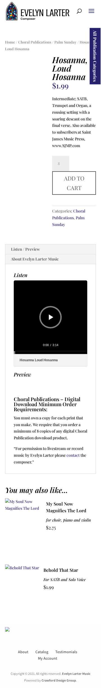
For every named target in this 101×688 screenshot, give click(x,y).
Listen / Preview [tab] (25, 249)
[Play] (51, 317)
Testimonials (66, 651)
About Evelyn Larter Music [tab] (35, 259)
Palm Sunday (65, 42)
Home (10, 42)
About (23, 651)
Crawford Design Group (59, 680)
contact (73, 455)
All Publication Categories (95, 56)
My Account (47, 658)
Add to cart (74, 182)
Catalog (41, 651)
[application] (50, 317)
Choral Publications (34, 42)
